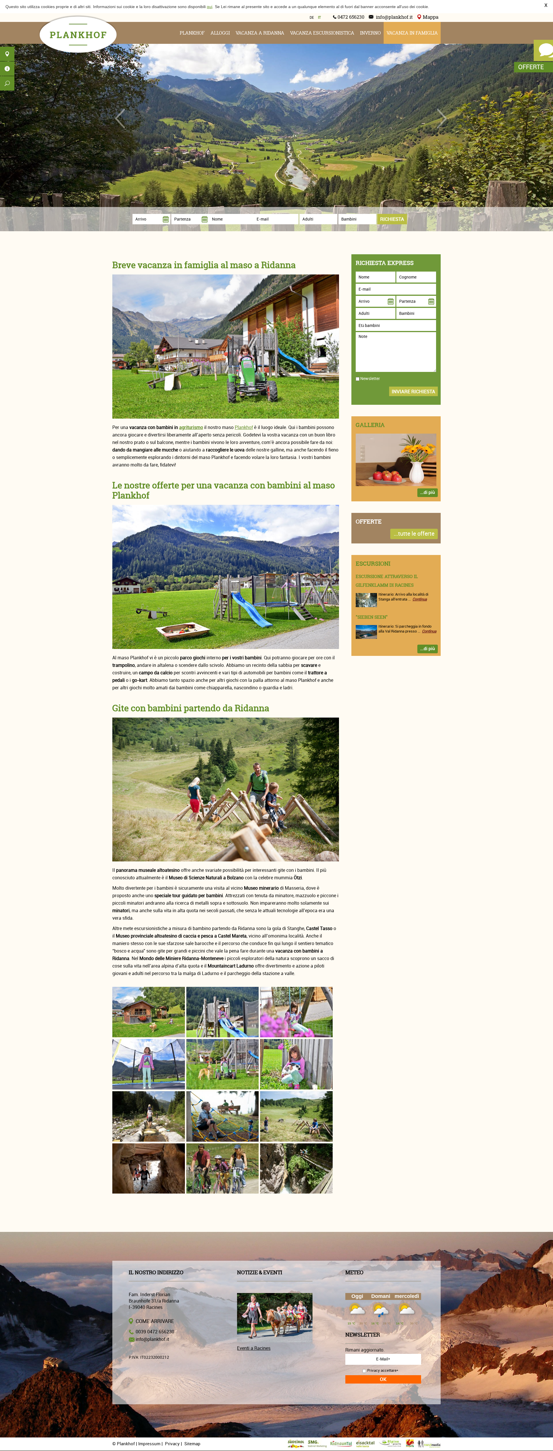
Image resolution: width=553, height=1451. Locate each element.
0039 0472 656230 (155, 1332)
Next (442, 118)
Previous (120, 118)
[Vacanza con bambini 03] (296, 1012)
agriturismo (191, 427)
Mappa (430, 17)
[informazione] (7, 68)
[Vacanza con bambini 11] (222, 1168)
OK (383, 1379)
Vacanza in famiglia (412, 33)
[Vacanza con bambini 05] (222, 1064)
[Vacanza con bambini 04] (148, 1064)
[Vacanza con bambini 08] (222, 1116)
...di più (427, 492)
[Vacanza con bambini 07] (148, 1116)
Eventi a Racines (253, 1348)
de (312, 18)
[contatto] (7, 54)
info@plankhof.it (394, 17)
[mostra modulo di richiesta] (542, 53)
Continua (419, 599)
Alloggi (220, 33)
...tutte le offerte (414, 533)
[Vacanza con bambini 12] (296, 1168)
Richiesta (392, 219)
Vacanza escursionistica (322, 33)
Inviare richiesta (413, 391)
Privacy (172, 1443)
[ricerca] (7, 83)
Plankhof (192, 33)
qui (209, 6)
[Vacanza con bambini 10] (148, 1168)
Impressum (149, 1443)
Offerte (531, 67)
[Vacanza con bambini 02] (222, 1012)
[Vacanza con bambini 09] (296, 1116)
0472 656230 (351, 17)
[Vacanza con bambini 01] (148, 1012)
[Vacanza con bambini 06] (296, 1064)
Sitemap (192, 1443)
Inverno (370, 33)
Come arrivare (155, 1321)
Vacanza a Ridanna (260, 33)
